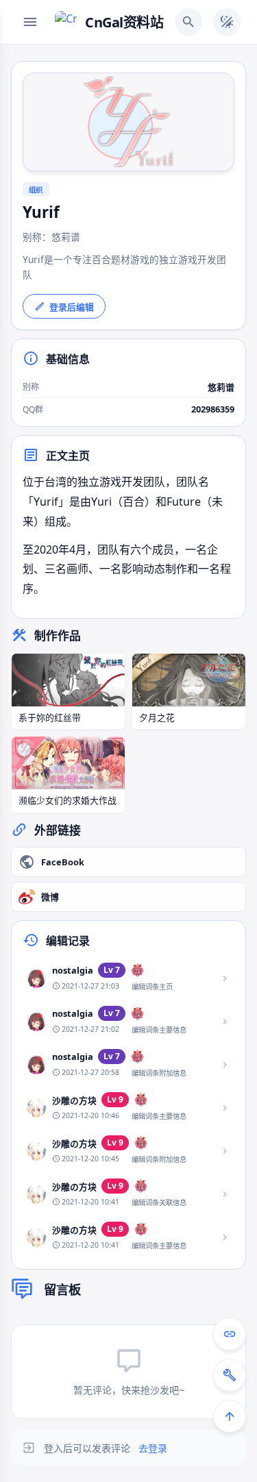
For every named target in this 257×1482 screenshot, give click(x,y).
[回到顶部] (229, 1416)
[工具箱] (229, 1375)
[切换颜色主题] (227, 22)
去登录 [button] (152, 1448)
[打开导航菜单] (30, 22)
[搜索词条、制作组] (188, 22)
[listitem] (128, 978)
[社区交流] (229, 1334)
